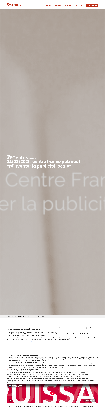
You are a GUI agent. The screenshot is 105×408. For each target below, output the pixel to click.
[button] (92, 5)
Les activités (68, 5)
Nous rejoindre (78, 5)
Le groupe (48, 5)
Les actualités (58, 5)
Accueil (9, 316)
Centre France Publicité (45, 332)
